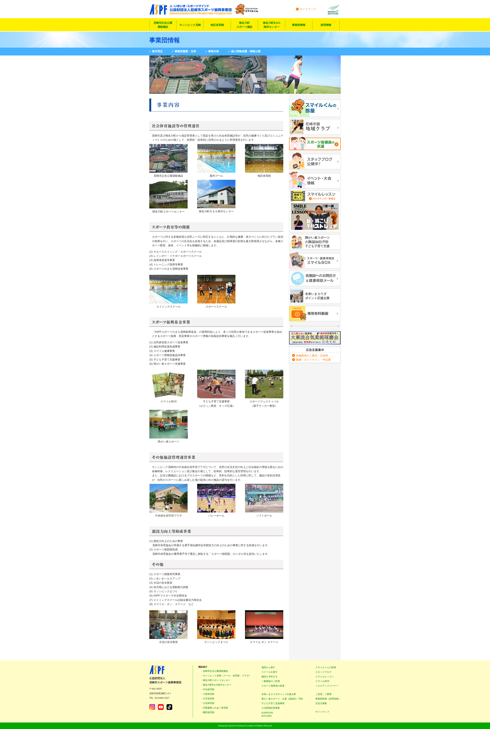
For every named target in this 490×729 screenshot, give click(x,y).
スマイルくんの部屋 (325, 667)
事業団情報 (298, 24)
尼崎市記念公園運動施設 (163, 24)
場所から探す (268, 667)
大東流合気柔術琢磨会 (315, 337)
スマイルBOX (322, 681)
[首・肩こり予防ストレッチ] (315, 216)
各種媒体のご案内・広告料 (312, 355)
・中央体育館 (207, 689)
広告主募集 (321, 703)
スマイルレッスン (324, 676)
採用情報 (326, 24)
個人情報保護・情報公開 (246, 51)
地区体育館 (217, 24)
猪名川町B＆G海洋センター (271, 24)
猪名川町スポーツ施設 (244, 24)
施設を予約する (269, 676)
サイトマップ (308, 9)
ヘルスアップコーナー (326, 685)
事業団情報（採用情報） (328, 698)
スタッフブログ (323, 672)
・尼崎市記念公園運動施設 (214, 671)
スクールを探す (269, 672)
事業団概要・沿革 (185, 51)
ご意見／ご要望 (323, 694)
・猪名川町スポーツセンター (215, 680)
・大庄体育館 (207, 698)
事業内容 (213, 51)
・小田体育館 (207, 694)
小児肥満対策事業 (270, 708)
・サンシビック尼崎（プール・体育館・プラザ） (226, 675)
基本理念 (157, 51)
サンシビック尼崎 (190, 24)
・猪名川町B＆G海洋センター (216, 684)
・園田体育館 (207, 712)
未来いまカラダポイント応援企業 (278, 694)
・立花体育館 (207, 703)
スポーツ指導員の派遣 (272, 685)
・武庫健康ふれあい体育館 (214, 707)
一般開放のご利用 (270, 681)
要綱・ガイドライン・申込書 (313, 359)
